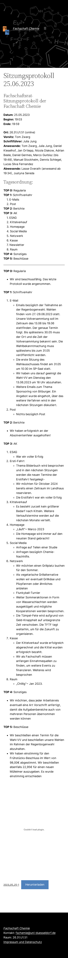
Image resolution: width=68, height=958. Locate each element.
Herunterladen (34, 884)
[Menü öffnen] (45, 28)
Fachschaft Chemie (26, 28)
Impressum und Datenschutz (22, 942)
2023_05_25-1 (11, 884)
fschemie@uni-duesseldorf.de (36, 932)
